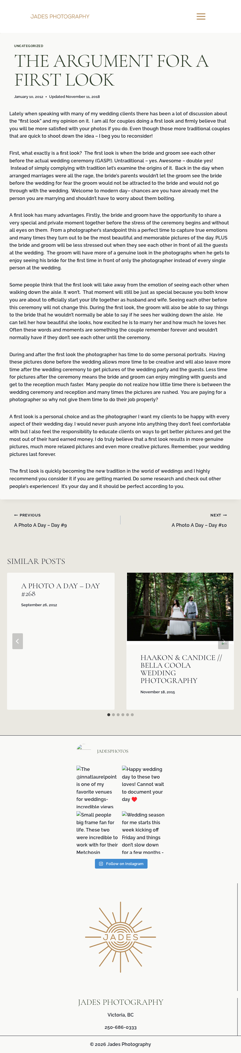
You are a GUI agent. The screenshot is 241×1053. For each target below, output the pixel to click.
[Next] (223, 641)
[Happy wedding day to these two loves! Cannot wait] (143, 787)
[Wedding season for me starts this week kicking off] (143, 832)
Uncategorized (28, 46)
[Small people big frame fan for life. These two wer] (97, 832)
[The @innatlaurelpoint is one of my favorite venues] (97, 787)
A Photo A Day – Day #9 (40, 520)
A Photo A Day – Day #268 (60, 589)
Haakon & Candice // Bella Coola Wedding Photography (181, 669)
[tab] (108, 714)
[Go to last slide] (17, 641)
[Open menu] (201, 16)
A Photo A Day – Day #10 (199, 520)
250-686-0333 (121, 1027)
